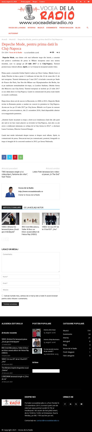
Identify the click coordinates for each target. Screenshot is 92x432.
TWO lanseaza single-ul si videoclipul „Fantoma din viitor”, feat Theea (15, 174)
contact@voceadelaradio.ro (48, 420)
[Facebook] (76, 1)
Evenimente (51, 28)
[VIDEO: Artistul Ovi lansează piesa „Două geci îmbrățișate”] (10, 219)
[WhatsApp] (20, 157)
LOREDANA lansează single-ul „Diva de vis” (15, 378)
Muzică (41, 28)
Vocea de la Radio (17, 28)
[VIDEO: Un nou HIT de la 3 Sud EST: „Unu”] (51, 219)
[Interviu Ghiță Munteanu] (37, 342)
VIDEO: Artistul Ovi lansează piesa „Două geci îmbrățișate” (10, 229)
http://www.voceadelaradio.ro (30, 191)
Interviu (31, 28)
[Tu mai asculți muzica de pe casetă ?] (37, 351)
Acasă (4, 39)
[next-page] (7, 239)
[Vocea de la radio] (46, 14)
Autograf (13, 33)
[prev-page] (3, 239)
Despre (35, 2)
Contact (42, 2)
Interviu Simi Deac (50, 330)
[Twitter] (84, 1)
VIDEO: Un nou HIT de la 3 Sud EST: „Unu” (15, 360)
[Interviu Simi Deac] (37, 333)
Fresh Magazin (66, 28)
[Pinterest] (15, 157)
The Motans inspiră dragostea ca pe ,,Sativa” (15, 369)
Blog (77, 28)
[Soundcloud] (80, 1)
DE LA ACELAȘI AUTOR (33, 207)
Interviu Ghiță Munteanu (52, 339)
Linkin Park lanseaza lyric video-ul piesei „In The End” (46, 173)
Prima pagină (25, 2)
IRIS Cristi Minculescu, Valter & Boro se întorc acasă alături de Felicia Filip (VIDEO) (15, 350)
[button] (87, 28)
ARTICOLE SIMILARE (12, 207)
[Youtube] (88, 1)
